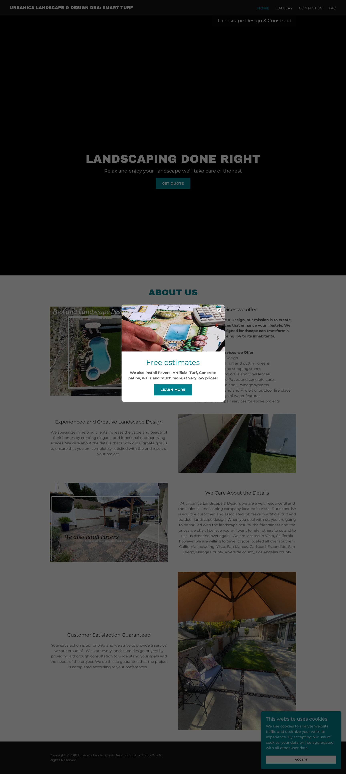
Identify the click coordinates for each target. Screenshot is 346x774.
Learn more (173, 390)
